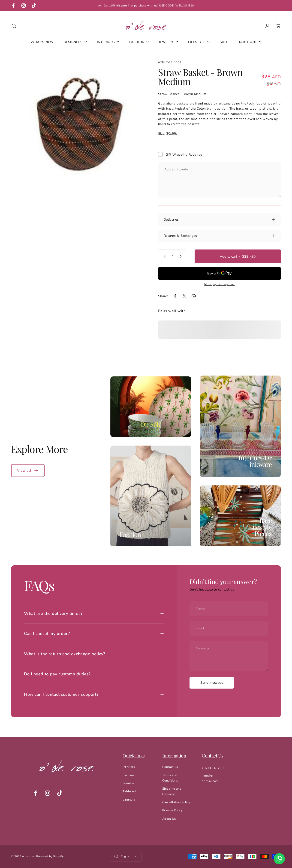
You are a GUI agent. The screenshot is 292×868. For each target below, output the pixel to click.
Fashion (130, 534)
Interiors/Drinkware (255, 460)
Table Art (129, 791)
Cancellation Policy (176, 802)
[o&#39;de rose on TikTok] (59, 793)
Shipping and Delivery (172, 791)
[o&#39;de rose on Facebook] (35, 793)
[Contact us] (279, 858)
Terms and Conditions (170, 778)
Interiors (129, 767)
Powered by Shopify (49, 856)
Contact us (170, 767)
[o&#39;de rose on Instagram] (47, 793)
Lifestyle (129, 800)
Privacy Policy (172, 810)
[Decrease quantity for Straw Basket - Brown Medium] (163, 256)
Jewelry (128, 783)
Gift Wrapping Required (184, 154)
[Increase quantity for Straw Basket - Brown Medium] (181, 256)
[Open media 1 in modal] (77, 123)
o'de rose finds (169, 62)
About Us (169, 819)
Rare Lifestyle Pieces (260, 527)
